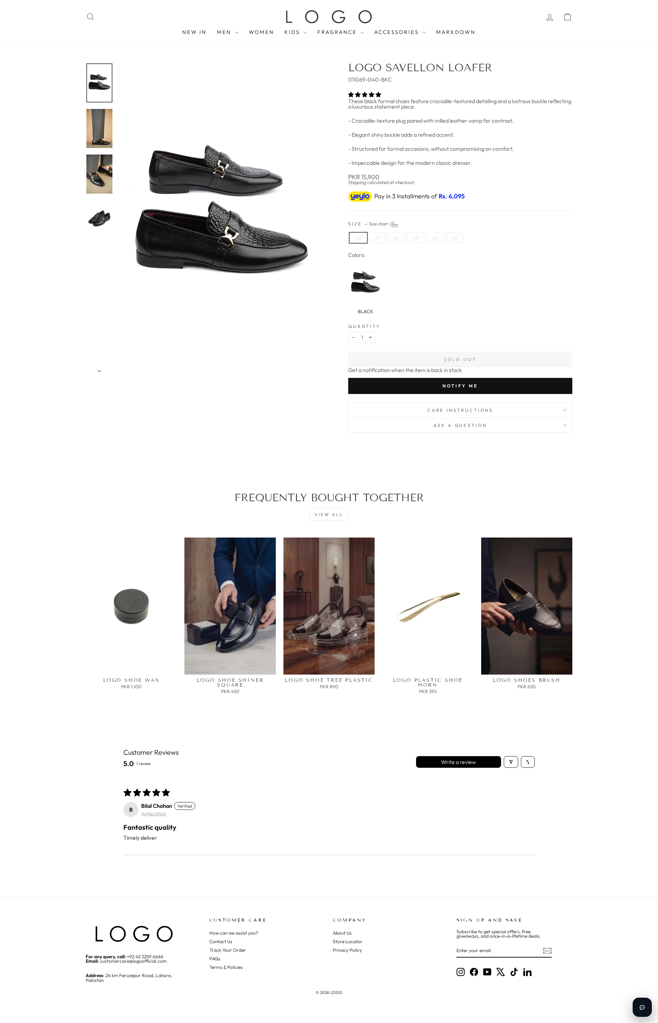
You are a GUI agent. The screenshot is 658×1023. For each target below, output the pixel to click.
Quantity (364, 326)
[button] (364, 94)
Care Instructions (460, 410)
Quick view (131, 667)
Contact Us (220, 941)
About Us (342, 933)
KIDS (293, 32)
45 (455, 237)
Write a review (458, 762)
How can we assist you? (233, 933)
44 (435, 237)
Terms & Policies (226, 967)
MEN (225, 32)
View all (329, 514)
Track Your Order (227, 950)
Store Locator (348, 941)
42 (396, 237)
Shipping (357, 182)
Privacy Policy (347, 950)
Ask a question (460, 425)
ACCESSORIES (397, 32)
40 (358, 237)
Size (368, 223)
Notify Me (460, 386)
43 (415, 237)
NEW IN (194, 32)
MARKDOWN (456, 32)
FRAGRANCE (338, 32)
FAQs (214, 959)
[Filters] (511, 762)
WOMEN (261, 32)
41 (377, 237)
